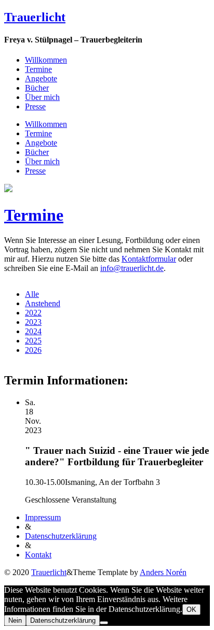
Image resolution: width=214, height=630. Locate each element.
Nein (15, 620)
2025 (33, 340)
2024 (33, 331)
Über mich (42, 97)
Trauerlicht (34, 17)
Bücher (37, 87)
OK (191, 609)
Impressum (43, 517)
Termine (38, 69)
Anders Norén (163, 572)
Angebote (41, 78)
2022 (33, 312)
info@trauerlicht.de (132, 268)
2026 (33, 350)
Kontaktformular (149, 258)
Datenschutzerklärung (61, 536)
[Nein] (104, 622)
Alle (32, 294)
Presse (35, 106)
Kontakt (38, 554)
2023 (33, 322)
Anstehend (42, 303)
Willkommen (46, 59)
